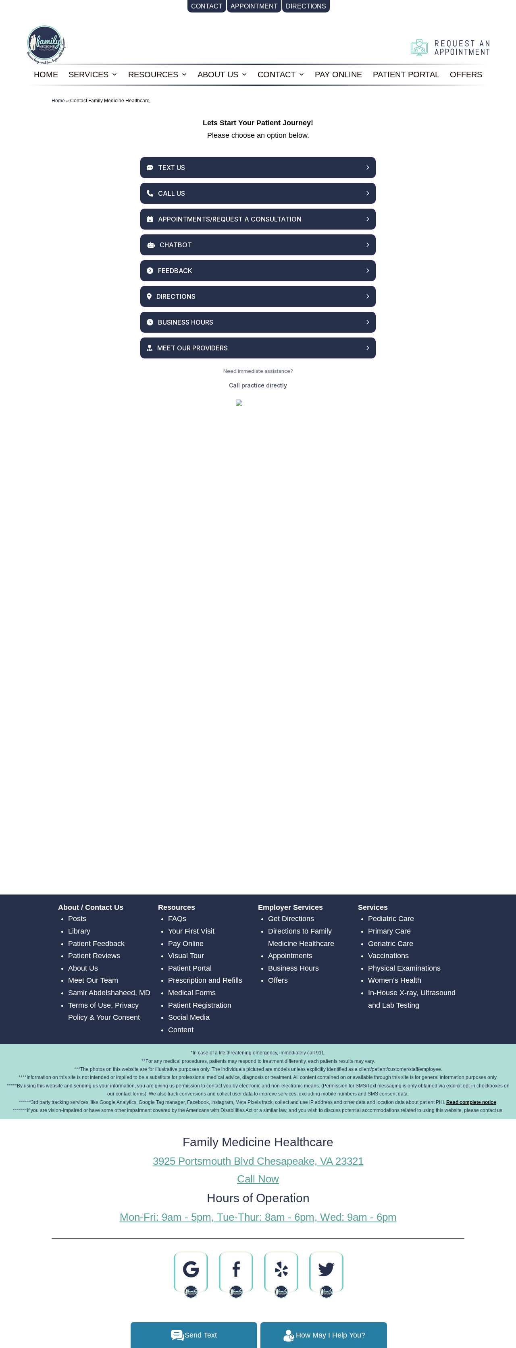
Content (181, 1030)
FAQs (177, 919)
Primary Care (389, 931)
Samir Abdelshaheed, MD (109, 993)
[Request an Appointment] (450, 47)
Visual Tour (186, 956)
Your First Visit (191, 931)
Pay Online (338, 74)
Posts (77, 919)
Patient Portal (406, 74)
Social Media (189, 1017)
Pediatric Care (391, 919)
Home (58, 101)
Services (88, 74)
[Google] (190, 1275)
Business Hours (293, 968)
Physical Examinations (404, 968)
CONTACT (276, 74)
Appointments (290, 956)
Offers (466, 74)
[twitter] (325, 1275)
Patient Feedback (96, 944)
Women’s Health (394, 980)
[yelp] (280, 1275)
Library (79, 931)
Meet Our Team (93, 980)
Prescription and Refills (205, 980)
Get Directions (291, 919)
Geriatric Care (390, 944)
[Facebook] (235, 1275)
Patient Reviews (94, 956)
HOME (46, 74)
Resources (153, 74)
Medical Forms (192, 993)
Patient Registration (199, 1005)
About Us (218, 74)
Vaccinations (388, 956)
